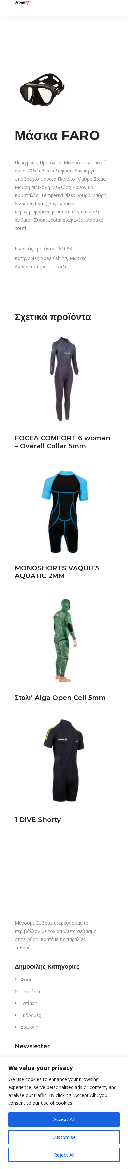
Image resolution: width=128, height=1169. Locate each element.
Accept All (64, 1119)
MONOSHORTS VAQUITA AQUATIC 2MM (57, 572)
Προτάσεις (31, 991)
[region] (64, 1113)
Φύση (26, 980)
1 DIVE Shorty (38, 820)
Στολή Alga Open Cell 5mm (60, 698)
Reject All (64, 1155)
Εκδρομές (30, 1015)
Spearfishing (54, 258)
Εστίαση (28, 1003)
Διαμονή (29, 1027)
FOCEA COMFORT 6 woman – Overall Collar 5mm (62, 442)
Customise (64, 1137)
